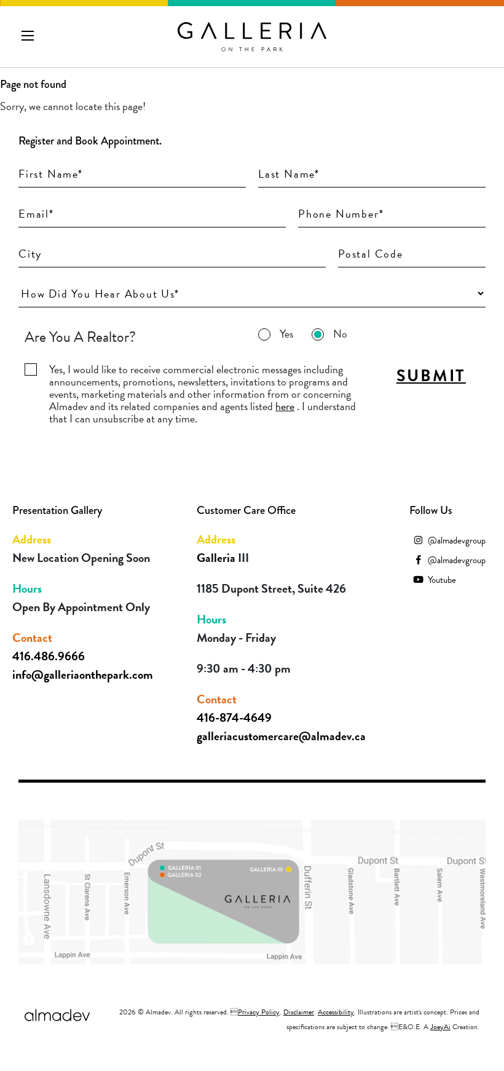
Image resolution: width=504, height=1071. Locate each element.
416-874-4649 (234, 717)
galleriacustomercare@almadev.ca (281, 736)
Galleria (217, 557)
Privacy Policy (259, 1012)
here (284, 406)
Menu (28, 36)
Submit (431, 375)
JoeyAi (440, 1026)
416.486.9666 (48, 656)
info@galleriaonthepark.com (82, 674)
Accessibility (336, 1012)
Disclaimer (298, 1012)
